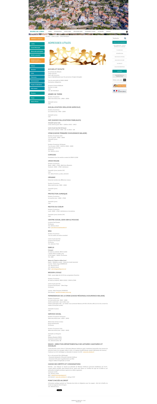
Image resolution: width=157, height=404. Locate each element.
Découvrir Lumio (78, 31)
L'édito (33, 43)
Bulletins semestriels (120, 66)
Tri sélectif (119, 63)
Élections (33, 93)
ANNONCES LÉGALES (36, 38)
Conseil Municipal (35, 47)
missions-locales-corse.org (63, 292)
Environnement (35, 81)
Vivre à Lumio (67, 31)
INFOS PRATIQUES (64, 36)
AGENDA (119, 71)
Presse (32, 98)
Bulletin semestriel (35, 55)
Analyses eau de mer (119, 60)
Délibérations (119, 53)
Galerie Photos (34, 101)
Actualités (101, 31)
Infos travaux (34, 88)
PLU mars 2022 (120, 50)
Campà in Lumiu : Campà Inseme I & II (36, 60)
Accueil (48, 36)
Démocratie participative (37, 51)
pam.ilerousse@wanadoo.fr (59, 227)
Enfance (33, 65)
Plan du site (78, 401)
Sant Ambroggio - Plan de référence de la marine (120, 46)
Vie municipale (58, 31)
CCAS (32, 73)
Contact (108, 31)
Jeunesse (33, 69)
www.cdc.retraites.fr (88, 352)
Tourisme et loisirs (90, 31)
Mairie (50, 31)
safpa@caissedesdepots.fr (58, 375)
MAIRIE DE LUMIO (37, 31)
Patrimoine (33, 77)
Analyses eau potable (120, 56)
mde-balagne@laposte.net (58, 269)
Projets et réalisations (36, 84)
